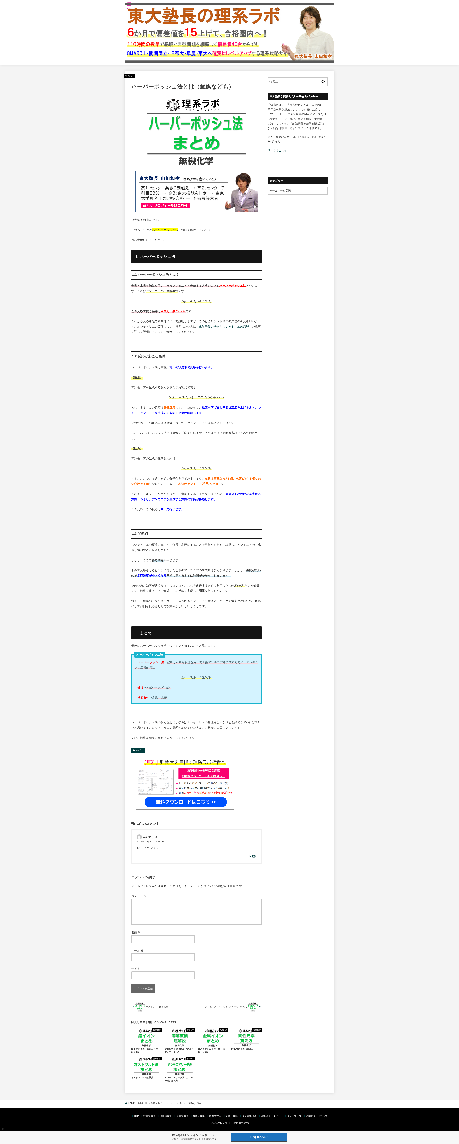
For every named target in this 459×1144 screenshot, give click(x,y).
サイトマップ (294, 1116)
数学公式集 (199, 1116)
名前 (136, 932)
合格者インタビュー (272, 1116)
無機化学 (129, 75)
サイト (135, 968)
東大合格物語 (249, 1116)
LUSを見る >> (257, 1137)
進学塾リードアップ (316, 1116)
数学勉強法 (149, 1116)
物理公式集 (215, 1116)
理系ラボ (222, 1123)
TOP (136, 1116)
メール (137, 950)
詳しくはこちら (277, 150)
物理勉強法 (166, 1116)
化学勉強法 (182, 1116)
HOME (131, 1103)
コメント (139, 896)
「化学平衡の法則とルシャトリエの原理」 (224, 326)
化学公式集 (142, 1103)
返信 (254, 856)
